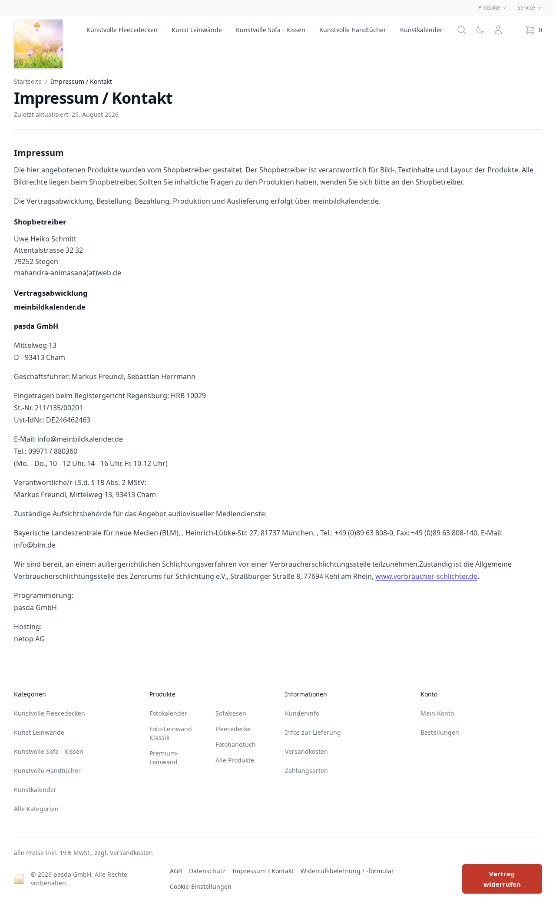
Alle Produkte (234, 760)
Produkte (489, 7)
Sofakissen (230, 713)
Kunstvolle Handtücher (352, 30)
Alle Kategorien (36, 809)
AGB (176, 871)
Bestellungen (439, 732)
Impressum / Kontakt (263, 871)
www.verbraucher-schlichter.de (426, 576)
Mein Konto (437, 713)
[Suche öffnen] (461, 30)
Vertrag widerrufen (502, 878)
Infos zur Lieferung (313, 732)
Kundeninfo (302, 713)
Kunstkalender (421, 30)
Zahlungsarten (306, 770)
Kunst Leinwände (197, 30)
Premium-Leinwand (163, 757)
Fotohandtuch (235, 744)
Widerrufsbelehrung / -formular (347, 871)
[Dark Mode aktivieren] (480, 30)
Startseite (28, 81)
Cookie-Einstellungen (201, 886)
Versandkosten (306, 751)
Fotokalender (168, 713)
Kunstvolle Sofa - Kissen (270, 30)
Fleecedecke (233, 729)
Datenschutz (207, 871)
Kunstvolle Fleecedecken (122, 30)
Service (526, 7)
